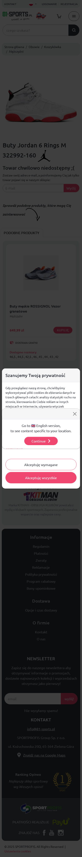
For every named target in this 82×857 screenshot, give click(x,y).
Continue (38, 441)
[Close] (74, 413)
